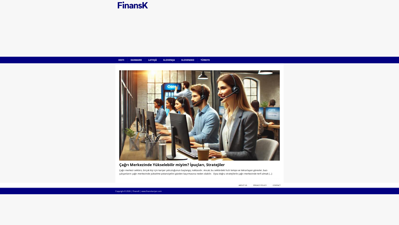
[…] (270, 173)
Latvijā (152, 59)
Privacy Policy (260, 185)
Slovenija (169, 59)
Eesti (121, 59)
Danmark (136, 59)
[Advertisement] (199, 33)
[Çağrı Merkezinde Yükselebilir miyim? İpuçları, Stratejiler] (199, 115)
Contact (277, 185)
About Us (243, 185)
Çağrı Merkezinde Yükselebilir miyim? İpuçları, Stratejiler (172, 164)
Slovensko (187, 59)
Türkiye (205, 59)
